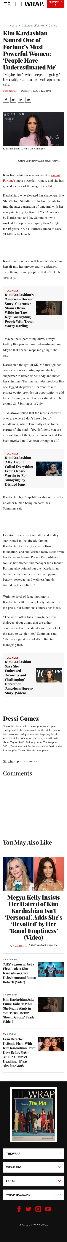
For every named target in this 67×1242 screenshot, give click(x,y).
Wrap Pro (13, 1167)
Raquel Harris (20, 946)
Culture (53, 25)
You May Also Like (27, 842)
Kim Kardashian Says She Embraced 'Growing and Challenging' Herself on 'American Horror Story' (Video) (19, 677)
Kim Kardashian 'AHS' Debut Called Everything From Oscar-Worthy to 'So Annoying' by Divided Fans (19, 471)
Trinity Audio (37, 161)
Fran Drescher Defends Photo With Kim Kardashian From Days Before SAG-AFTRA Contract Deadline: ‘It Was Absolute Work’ (19, 1052)
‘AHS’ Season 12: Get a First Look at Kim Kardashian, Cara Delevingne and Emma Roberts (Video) (19, 973)
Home (13, 25)
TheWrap (13, 1153)
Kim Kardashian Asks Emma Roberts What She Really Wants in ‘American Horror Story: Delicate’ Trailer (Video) (19, 1010)
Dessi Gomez (10, 90)
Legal (10, 1181)
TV (4, 959)
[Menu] (7, 4)
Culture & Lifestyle (33, 25)
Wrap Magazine (18, 1194)
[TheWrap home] (29, 4)
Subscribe (55, 4)
